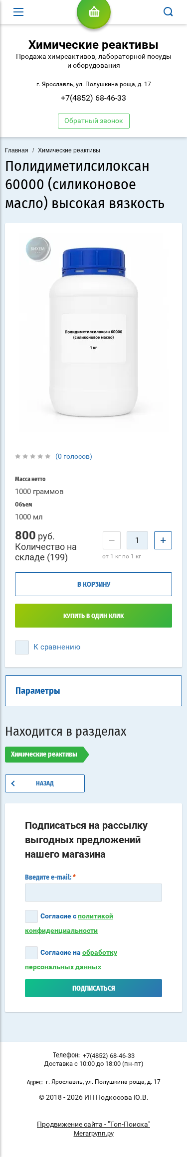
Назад (45, 783)
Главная (16, 150)
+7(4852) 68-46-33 (93, 98)
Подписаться (93, 988)
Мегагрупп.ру (94, 1133)
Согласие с (69, 923)
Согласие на (71, 959)
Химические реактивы (69, 150)
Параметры (37, 691)
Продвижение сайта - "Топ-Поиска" (93, 1124)
